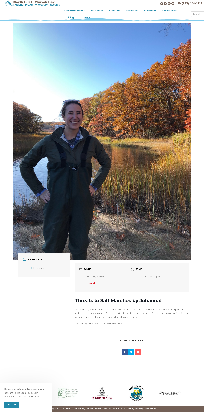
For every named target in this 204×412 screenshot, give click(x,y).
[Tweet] (131, 352)
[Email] (138, 352)
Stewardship (169, 10)
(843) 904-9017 (191, 3)
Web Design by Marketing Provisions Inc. (139, 409)
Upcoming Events (74, 10)
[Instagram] (169, 3)
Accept (11, 404)
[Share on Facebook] (125, 352)
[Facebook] (161, 3)
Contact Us (87, 17)
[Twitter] (165, 3)
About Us (114, 10)
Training (69, 17)
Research (132, 10)
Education (150, 10)
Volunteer (97, 10)
